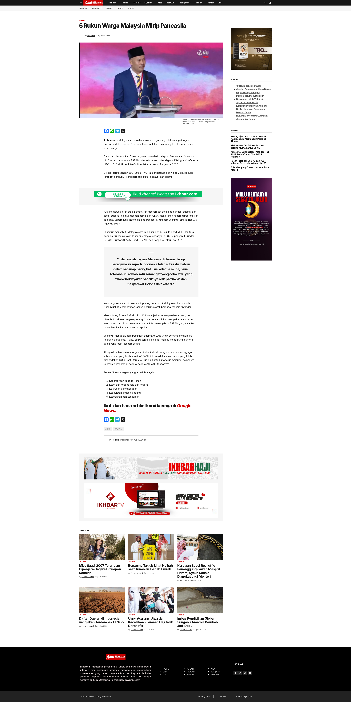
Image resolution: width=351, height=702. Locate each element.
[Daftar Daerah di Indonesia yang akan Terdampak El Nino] (102, 600)
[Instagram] (245, 673)
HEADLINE (83, 8)
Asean (107, 429)
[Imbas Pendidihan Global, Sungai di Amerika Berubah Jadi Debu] (200, 600)
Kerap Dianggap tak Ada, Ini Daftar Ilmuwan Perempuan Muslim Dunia (251, 109)
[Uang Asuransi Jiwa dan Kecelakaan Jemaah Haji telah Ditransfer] (151, 600)
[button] (80, 2)
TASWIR (119, 8)
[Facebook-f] (235, 673)
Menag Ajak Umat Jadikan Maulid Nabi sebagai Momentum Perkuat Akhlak (248, 139)
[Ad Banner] (151, 196)
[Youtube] (250, 673)
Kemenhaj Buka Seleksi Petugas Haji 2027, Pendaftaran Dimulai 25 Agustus (250, 154)
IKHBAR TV (97, 8)
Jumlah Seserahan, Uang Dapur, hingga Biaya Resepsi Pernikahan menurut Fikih (254, 92)
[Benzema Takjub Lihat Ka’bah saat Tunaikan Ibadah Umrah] (151, 547)
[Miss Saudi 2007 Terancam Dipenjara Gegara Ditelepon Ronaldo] (102, 547)
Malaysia (118, 429)
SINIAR (109, 8)
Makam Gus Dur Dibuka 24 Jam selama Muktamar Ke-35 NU (247, 146)
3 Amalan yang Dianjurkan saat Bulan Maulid (250, 168)
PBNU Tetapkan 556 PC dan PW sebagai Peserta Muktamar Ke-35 (248, 162)
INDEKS (131, 8)
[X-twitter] (240, 673)
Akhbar (83, 20)
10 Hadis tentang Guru (248, 85)
